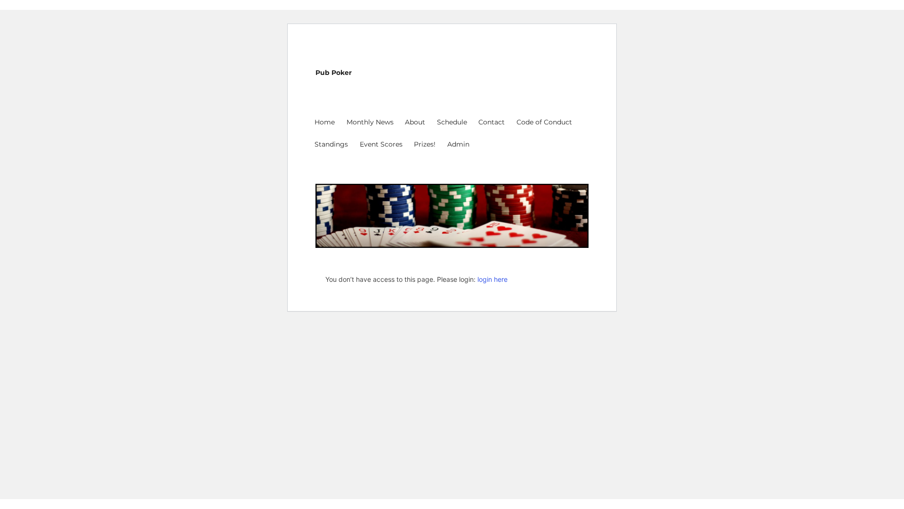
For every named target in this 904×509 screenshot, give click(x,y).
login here (492, 279)
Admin (458, 144)
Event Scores (381, 144)
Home (325, 122)
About (415, 122)
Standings (331, 144)
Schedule (452, 122)
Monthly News (370, 122)
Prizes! (425, 144)
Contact (491, 122)
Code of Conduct (544, 122)
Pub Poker (333, 72)
